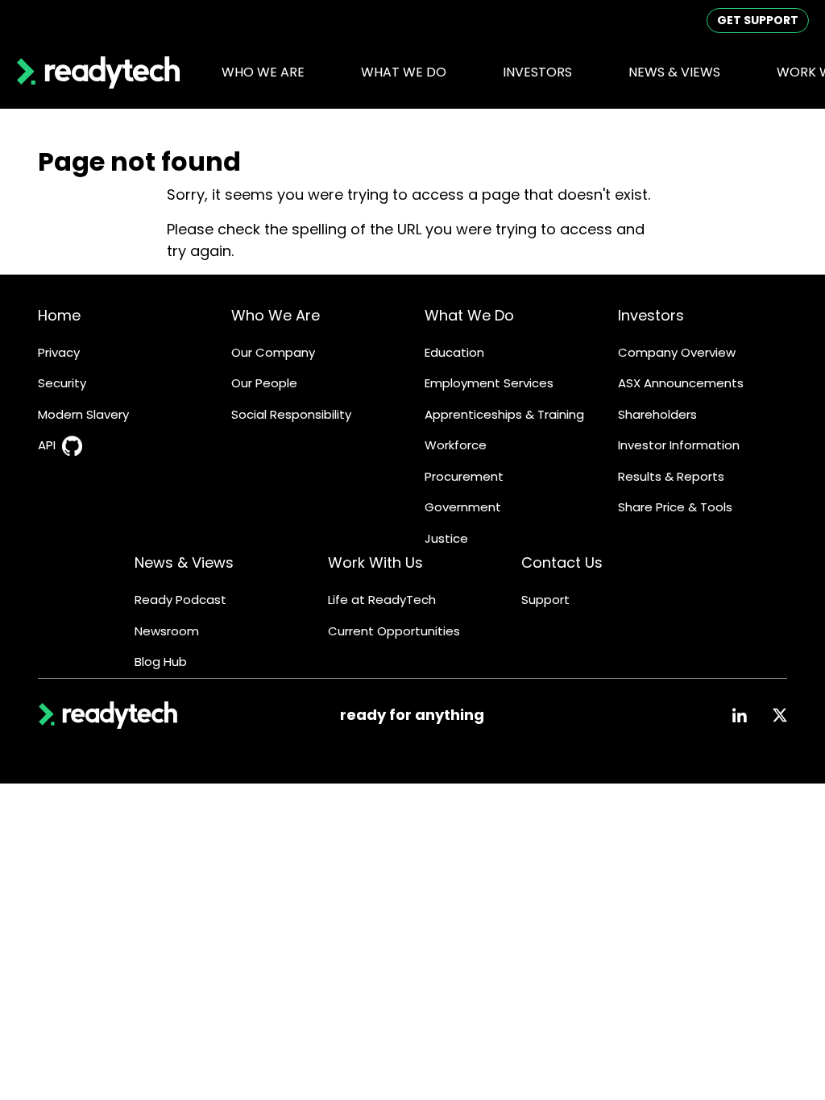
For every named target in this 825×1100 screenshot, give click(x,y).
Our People (264, 382)
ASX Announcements (681, 382)
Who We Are (275, 315)
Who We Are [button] (263, 72)
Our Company (273, 352)
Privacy (59, 352)
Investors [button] (537, 72)
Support (545, 599)
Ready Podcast (180, 599)
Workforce (456, 444)
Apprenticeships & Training (504, 414)
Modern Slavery (83, 414)
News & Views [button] (674, 72)
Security (62, 382)
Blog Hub (161, 661)
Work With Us (375, 562)
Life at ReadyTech (382, 599)
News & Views (184, 562)
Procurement (464, 476)
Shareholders (657, 414)
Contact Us (562, 562)
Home (59, 315)
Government (463, 506)
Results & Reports (671, 476)
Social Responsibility (291, 414)
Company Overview (677, 352)
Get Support (757, 20)
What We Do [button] (403, 72)
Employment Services (489, 382)
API (47, 444)
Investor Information (679, 444)
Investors (651, 315)
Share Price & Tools (675, 506)
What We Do (469, 315)
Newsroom (167, 630)
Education (454, 352)
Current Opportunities (394, 630)
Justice (446, 538)
